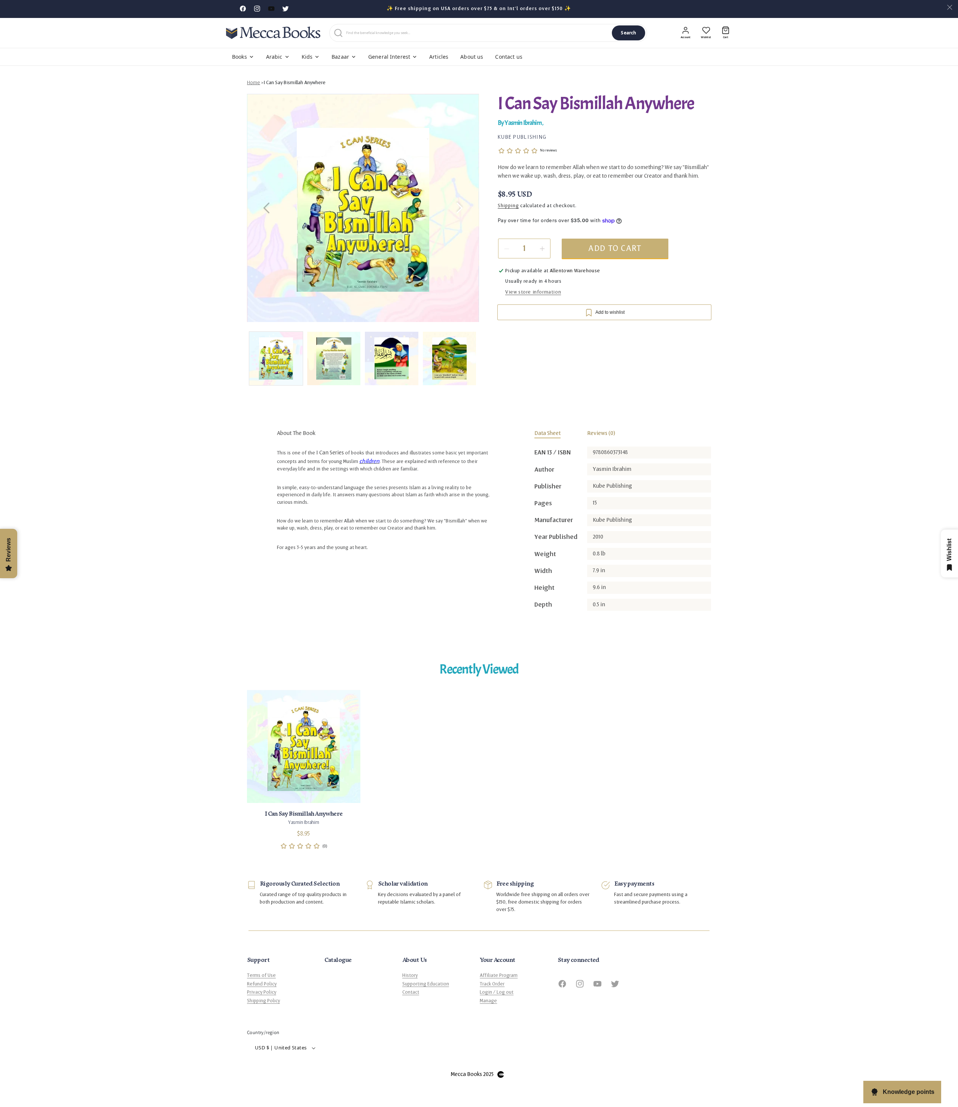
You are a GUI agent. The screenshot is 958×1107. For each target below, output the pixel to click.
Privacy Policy (261, 992)
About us (471, 56)
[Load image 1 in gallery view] (276, 358)
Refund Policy (262, 984)
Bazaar (340, 56)
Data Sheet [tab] (547, 433)
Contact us (508, 56)
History (410, 975)
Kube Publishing (522, 137)
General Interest (389, 56)
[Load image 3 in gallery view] (391, 358)
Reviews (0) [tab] (601, 433)
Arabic (274, 56)
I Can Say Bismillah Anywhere (294, 83)
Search (628, 33)
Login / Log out (496, 992)
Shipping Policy (263, 1001)
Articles (438, 56)
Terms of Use (261, 975)
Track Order (492, 984)
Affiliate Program (499, 975)
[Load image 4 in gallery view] (449, 358)
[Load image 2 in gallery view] (334, 358)
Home (253, 83)
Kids (307, 56)
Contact (410, 992)
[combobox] (477, 33)
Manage (488, 1001)
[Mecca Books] (273, 33)
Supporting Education (425, 984)
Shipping (508, 206)
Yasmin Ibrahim (523, 123)
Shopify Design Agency (500, 1074)
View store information (533, 292)
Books (239, 56)
